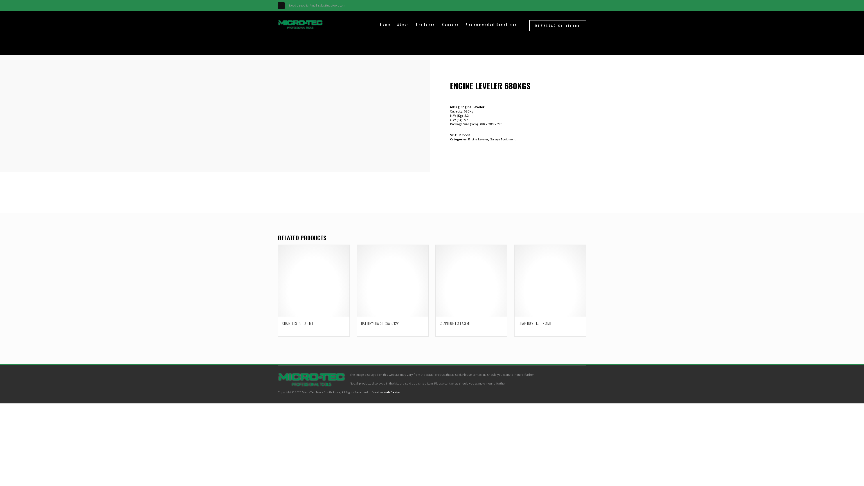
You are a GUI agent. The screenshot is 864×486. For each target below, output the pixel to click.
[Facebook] (281, 5)
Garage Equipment (502, 139)
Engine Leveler (478, 139)
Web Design (392, 392)
